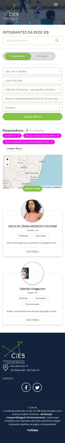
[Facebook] (26, 387)
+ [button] (7, 159)
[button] (32, 71)
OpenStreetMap (44, 187)
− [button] (7, 164)
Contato (8, 378)
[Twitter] (37, 387)
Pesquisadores (17, 56)
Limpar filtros (14, 148)
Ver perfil (32, 251)
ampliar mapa (32, 188)
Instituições (41, 56)
